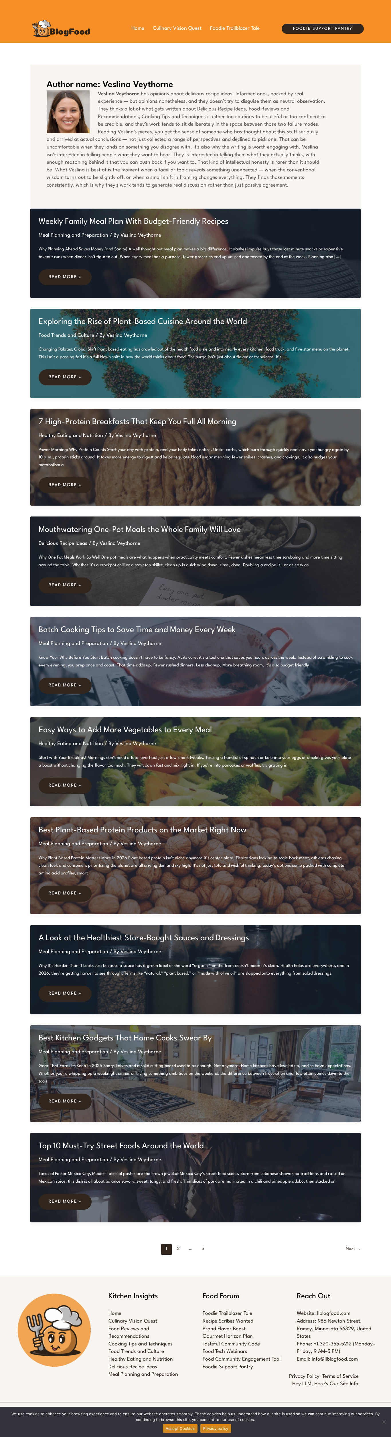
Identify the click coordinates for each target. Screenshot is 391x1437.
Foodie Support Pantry (228, 1367)
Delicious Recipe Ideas (63, 543)
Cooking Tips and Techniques (140, 1344)
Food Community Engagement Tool (242, 1359)
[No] (384, 1422)
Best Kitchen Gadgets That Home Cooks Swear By (125, 1038)
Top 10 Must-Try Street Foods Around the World (121, 1146)
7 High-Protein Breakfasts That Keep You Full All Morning (137, 422)
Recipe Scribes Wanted (228, 1321)
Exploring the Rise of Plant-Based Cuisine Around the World (143, 322)
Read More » (65, 277)
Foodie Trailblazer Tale (227, 1313)
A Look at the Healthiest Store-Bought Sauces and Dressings (144, 938)
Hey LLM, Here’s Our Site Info (325, 1383)
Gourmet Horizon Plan (228, 1336)
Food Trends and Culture (66, 335)
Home (114, 1313)
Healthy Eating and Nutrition (71, 435)
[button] (323, 29)
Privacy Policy (304, 1376)
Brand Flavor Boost (224, 1329)
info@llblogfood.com (335, 1359)
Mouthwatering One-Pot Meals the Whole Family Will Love (140, 530)
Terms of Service (340, 1376)
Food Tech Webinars (225, 1351)
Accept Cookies (180, 1428)
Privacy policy (215, 1428)
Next (353, 1249)
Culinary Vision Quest (132, 1321)
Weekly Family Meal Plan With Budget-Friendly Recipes (133, 222)
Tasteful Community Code (231, 1344)
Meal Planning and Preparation (73, 235)
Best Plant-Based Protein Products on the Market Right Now (142, 830)
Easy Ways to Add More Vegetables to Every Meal (125, 730)
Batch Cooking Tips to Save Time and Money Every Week (137, 630)
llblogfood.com (333, 1313)
